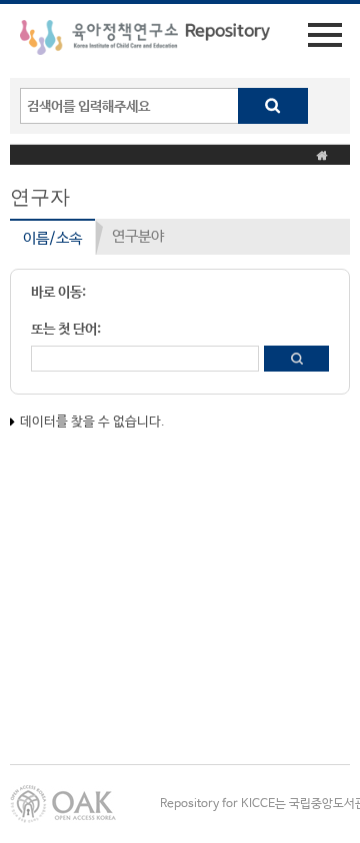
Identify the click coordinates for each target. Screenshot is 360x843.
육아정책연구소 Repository (145, 41)
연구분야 (138, 236)
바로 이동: (58, 293)
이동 (296, 359)
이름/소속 (52, 238)
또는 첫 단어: (66, 330)
